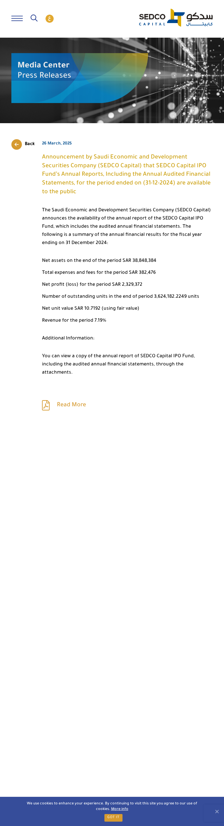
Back (30, 144)
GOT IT (113, 818)
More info (119, 809)
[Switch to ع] (50, 19)
